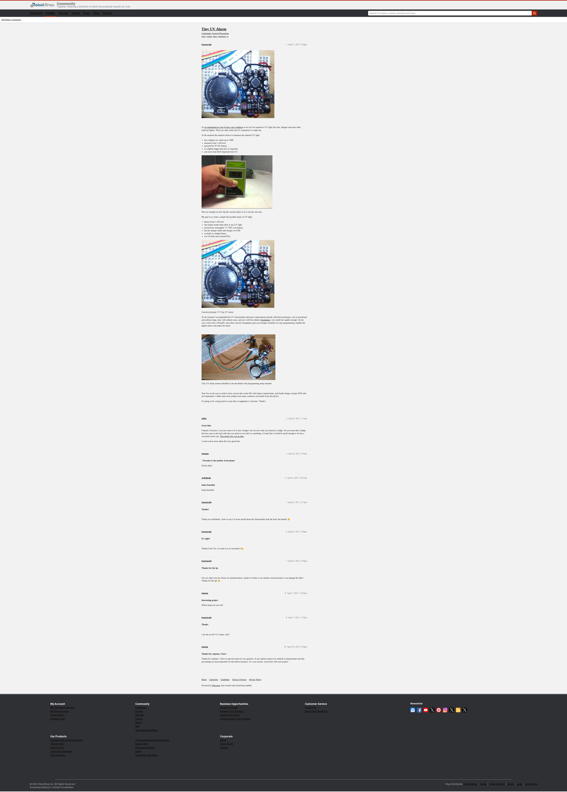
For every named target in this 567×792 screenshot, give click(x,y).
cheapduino (222, 36)
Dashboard (36, 13)
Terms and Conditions (146, 730)
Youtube (425, 710)
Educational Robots (145, 747)
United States (470, 784)
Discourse (216, 685)
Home (204, 680)
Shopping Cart (57, 719)
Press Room (226, 743)
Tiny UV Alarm (214, 29)
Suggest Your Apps (230, 715)
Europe (510, 784)
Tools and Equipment (61, 751)
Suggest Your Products (232, 711)
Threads (451, 710)
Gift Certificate (57, 755)
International (530, 784)
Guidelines (225, 680)
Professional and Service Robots (152, 740)
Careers (224, 747)
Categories (213, 680)
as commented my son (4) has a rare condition (223, 127)
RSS (458, 710)
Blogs (86, 13)
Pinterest (438, 710)
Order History (57, 715)
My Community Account (62, 707)
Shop (96, 13)
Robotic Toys (57, 747)
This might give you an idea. (232, 436)
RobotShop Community (11, 20)
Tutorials (63, 13)
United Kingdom (497, 784)
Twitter (432, 710)
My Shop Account (59, 711)
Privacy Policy (255, 680)
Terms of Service (239, 680)
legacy (204, 36)
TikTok (464, 710)
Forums (50, 13)
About (223, 740)
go (534, 13)
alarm (215, 36)
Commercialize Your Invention (235, 719)
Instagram (445, 710)
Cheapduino (265, 320)
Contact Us (310, 707)
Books (138, 751)
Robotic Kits (141, 743)
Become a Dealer (229, 707)
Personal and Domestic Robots (66, 740)
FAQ (137, 726)
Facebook (419, 710)
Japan (519, 784)
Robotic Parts (57, 743)
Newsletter (412, 710)
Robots (76, 13)
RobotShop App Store (146, 755)
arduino (209, 36)
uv (227, 36)
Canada (483, 784)
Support (107, 13)
